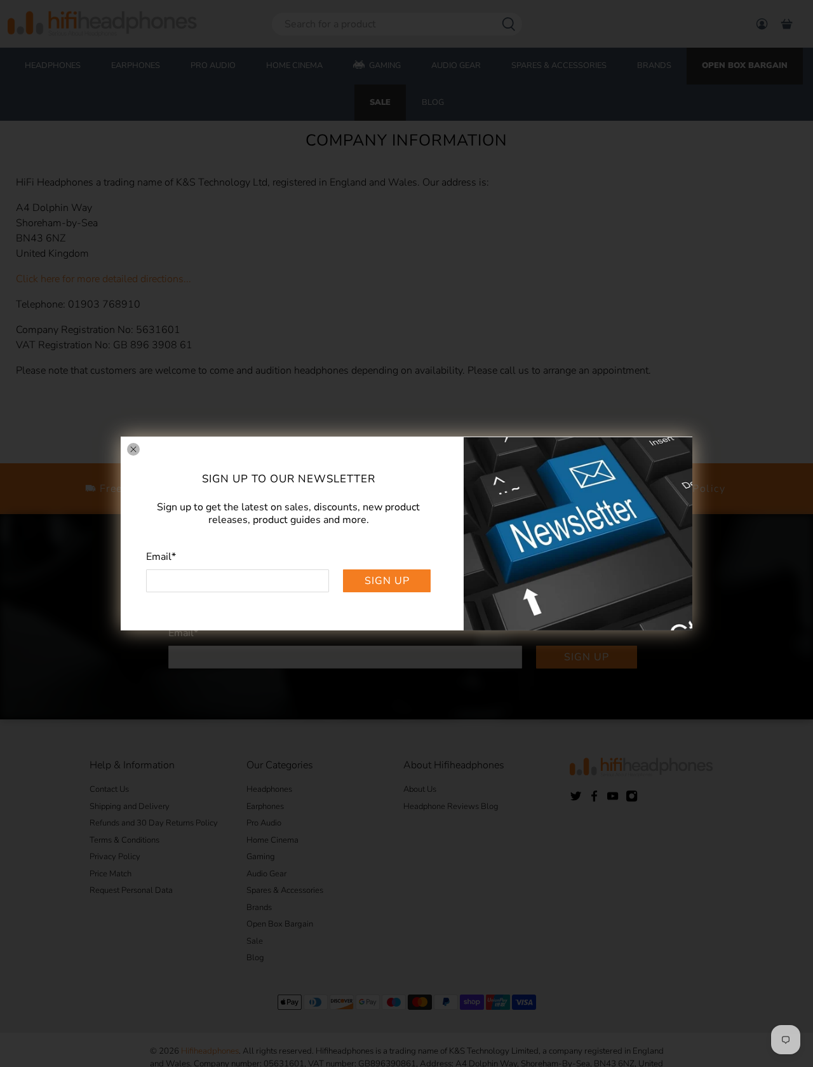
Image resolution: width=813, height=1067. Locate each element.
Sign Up (387, 581)
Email (161, 557)
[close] (133, 449)
